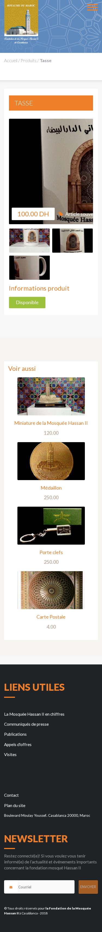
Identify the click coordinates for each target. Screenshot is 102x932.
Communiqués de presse (26, 724)
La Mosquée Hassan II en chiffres (34, 714)
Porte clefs (51, 552)
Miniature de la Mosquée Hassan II (51, 423)
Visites (10, 754)
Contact (11, 795)
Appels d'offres (18, 744)
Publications (15, 734)
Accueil (10, 60)
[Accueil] (21, 21)
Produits (28, 60)
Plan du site (14, 805)
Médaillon (51, 488)
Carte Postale (51, 617)
